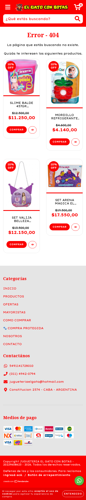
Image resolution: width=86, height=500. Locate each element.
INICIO (9, 288)
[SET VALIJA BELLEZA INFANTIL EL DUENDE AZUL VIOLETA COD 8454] (32, 244)
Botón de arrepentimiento (49, 475)
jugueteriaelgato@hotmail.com (36, 382)
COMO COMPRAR (17, 320)
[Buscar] (77, 19)
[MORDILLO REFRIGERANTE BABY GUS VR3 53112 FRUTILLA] (75, 142)
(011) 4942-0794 (22, 374)
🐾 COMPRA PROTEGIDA (23, 328)
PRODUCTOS (13, 296)
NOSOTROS (12, 336)
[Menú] (8, 7)
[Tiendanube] (16, 481)
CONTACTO (12, 344)
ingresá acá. (13, 475)
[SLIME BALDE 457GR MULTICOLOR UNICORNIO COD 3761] (32, 130)
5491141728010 (21, 366)
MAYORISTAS (14, 312)
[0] (77, 8)
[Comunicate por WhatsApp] (79, 480)
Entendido (73, 493)
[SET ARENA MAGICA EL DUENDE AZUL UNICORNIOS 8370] (75, 227)
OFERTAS (10, 304)
